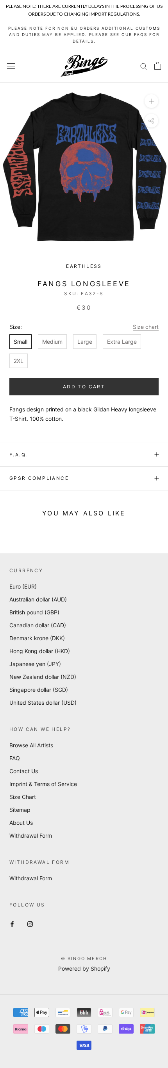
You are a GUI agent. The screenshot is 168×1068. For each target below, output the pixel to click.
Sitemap (19, 809)
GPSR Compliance (39, 478)
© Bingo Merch (84, 958)
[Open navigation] (11, 66)
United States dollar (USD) (43, 702)
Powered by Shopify (84, 968)
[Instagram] (30, 923)
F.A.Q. (18, 455)
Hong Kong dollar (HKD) (39, 651)
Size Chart (22, 796)
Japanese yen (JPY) (35, 664)
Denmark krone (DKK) (37, 638)
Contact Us (23, 771)
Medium (52, 341)
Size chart (146, 326)
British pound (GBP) (34, 612)
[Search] (143, 66)
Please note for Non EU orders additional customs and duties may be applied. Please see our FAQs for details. (84, 34)
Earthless (84, 266)
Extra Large (122, 341)
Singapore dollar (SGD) (38, 689)
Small (20, 341)
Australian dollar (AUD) (38, 599)
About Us (21, 822)
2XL (18, 360)
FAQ (14, 758)
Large (84, 341)
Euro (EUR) (23, 586)
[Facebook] (12, 923)
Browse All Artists (31, 745)
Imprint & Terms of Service (43, 784)
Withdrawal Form (30, 835)
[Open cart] (157, 66)
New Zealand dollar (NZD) (42, 676)
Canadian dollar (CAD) (37, 625)
